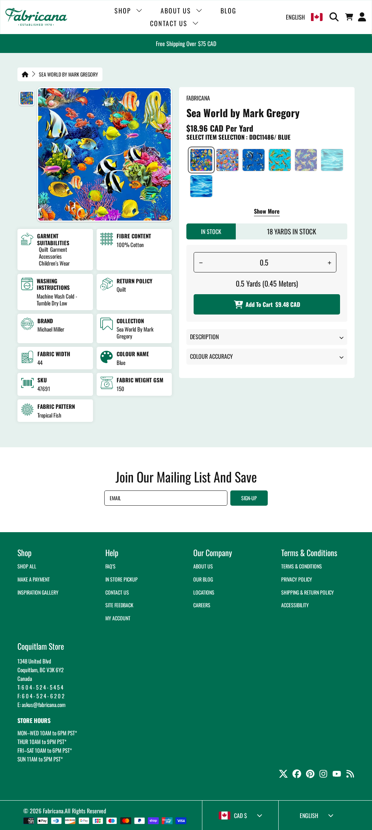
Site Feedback (119, 605)
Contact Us (117, 592)
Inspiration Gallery (37, 592)
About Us (203, 566)
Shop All (26, 566)
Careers (201, 605)
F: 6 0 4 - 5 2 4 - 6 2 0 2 (40, 696)
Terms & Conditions (301, 566)
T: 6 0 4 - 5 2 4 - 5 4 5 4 (40, 687)
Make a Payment (33, 579)
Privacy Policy (296, 579)
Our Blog (203, 579)
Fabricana (53, 810)
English (295, 17)
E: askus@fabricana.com (41, 704)
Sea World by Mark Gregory (68, 74)
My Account (117, 618)
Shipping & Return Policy (307, 592)
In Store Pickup (121, 579)
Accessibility (295, 605)
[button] (335, 17)
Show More (267, 211)
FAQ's (110, 566)
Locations (203, 592)
